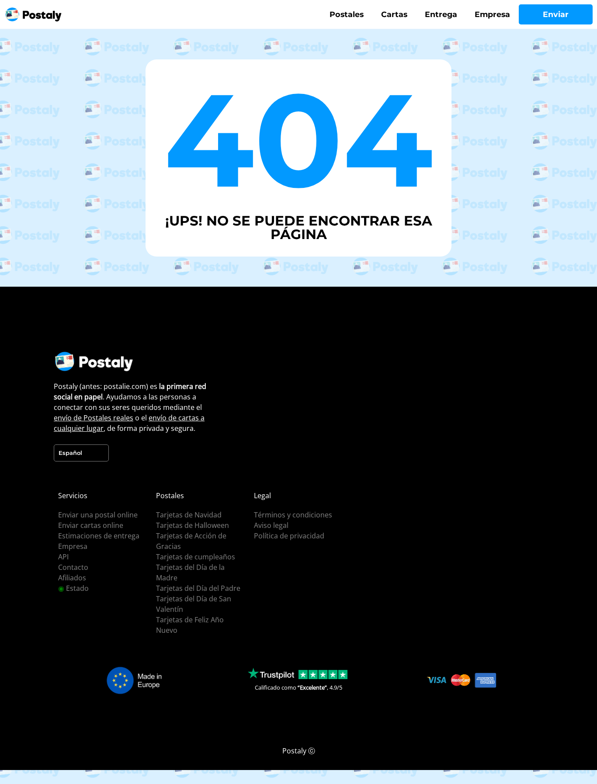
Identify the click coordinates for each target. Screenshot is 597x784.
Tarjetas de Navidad (189, 515)
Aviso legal (271, 525)
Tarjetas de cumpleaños (195, 557)
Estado (73, 588)
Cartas (394, 14)
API (63, 557)
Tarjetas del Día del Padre (198, 588)
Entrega (441, 14)
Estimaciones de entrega (98, 536)
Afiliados (72, 578)
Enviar (556, 14)
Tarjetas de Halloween (192, 525)
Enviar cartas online (90, 525)
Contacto (73, 567)
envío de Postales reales (93, 418)
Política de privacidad (289, 536)
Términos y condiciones (293, 515)
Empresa (492, 14)
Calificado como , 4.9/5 (298, 687)
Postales (347, 14)
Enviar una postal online (98, 515)
